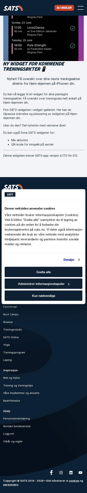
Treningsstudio (12, 329)
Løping (7, 359)
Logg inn (8, 433)
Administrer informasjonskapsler (41, 284)
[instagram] (61, 472)
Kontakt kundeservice (17, 426)
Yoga (6, 344)
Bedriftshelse (11, 400)
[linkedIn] (71, 472)
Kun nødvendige (43, 295)
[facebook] (51, 472)
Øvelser (8, 322)
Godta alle (43, 272)
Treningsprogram (14, 352)
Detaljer (69, 259)
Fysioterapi (10, 306)
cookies (74, 480)
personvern (10, 484)
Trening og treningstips (18, 385)
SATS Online (11, 337)
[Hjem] (13, 8)
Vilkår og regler (13, 441)
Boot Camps (11, 314)
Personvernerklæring (16, 418)
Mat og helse (11, 377)
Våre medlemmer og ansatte (21, 393)
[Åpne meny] (80, 8)
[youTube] (80, 472)
